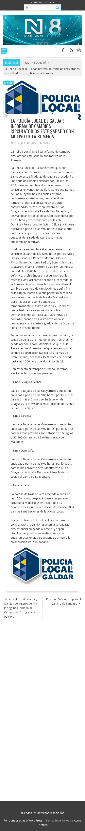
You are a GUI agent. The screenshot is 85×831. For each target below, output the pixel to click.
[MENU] (4, 51)
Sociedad (9, 82)
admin (46, 143)
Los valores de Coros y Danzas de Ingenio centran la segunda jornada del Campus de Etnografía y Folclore (21, 607)
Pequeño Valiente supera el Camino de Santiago (63, 601)
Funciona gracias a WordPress (23, 820)
